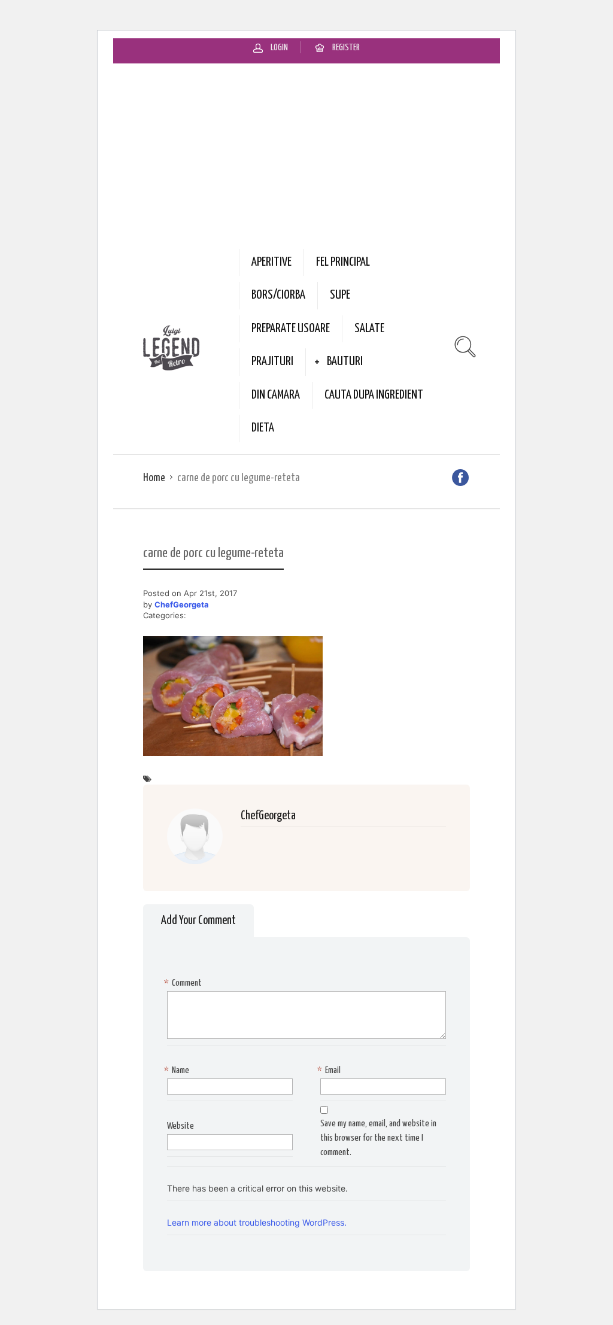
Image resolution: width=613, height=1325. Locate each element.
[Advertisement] (306, 153)
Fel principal (343, 262)
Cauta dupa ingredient (373, 395)
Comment (184, 982)
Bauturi (345, 361)
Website (180, 1126)
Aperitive (271, 262)
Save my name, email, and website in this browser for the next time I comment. (378, 1138)
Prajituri (272, 361)
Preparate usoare (290, 329)
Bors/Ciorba (278, 295)
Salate (369, 329)
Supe (340, 295)
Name (178, 1070)
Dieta (262, 428)
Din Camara (275, 395)
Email (330, 1070)
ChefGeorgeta (181, 604)
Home (154, 478)
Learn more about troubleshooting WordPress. (257, 1222)
